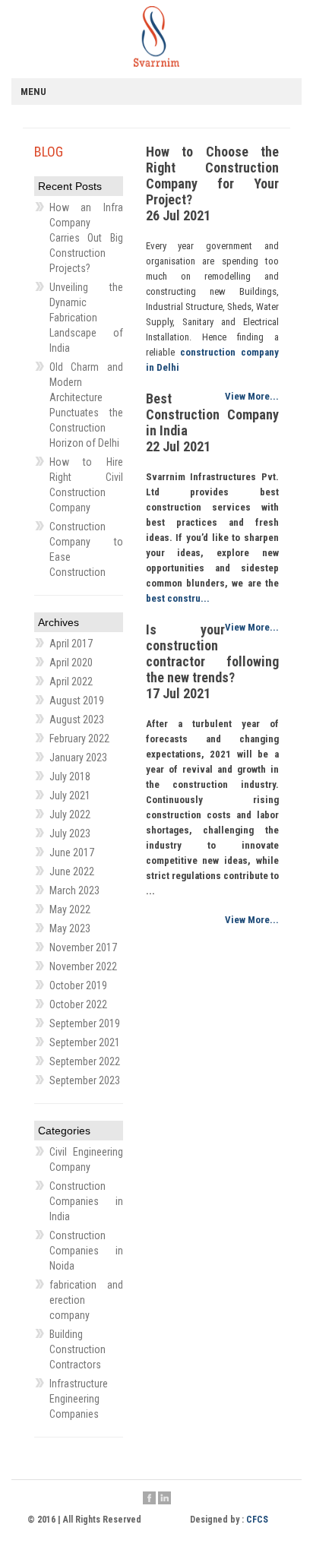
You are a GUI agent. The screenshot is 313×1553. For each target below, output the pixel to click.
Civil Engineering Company (86, 1159)
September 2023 (84, 1080)
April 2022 (71, 681)
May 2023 (69, 928)
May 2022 (69, 909)
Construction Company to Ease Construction (86, 549)
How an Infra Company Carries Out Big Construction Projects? (86, 237)
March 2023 (74, 890)
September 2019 (84, 1023)
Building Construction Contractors (77, 1349)
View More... (252, 396)
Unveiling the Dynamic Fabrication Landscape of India (86, 317)
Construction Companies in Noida (86, 1250)
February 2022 (79, 738)
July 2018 (69, 776)
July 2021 (69, 795)
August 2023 (76, 719)
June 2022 (71, 871)
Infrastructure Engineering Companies (78, 1398)
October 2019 (78, 985)
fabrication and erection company (86, 1300)
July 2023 (69, 833)
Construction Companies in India (86, 1201)
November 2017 (83, 947)
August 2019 (76, 700)
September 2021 (84, 1042)
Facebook (149, 1499)
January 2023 (78, 757)
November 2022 (83, 966)
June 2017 (71, 852)
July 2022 (69, 814)
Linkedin (164, 1499)
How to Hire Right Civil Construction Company (86, 485)
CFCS (257, 1519)
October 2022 (78, 1004)
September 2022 (84, 1061)
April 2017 (71, 643)
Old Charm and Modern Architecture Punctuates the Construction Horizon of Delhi (86, 405)
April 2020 (71, 662)
